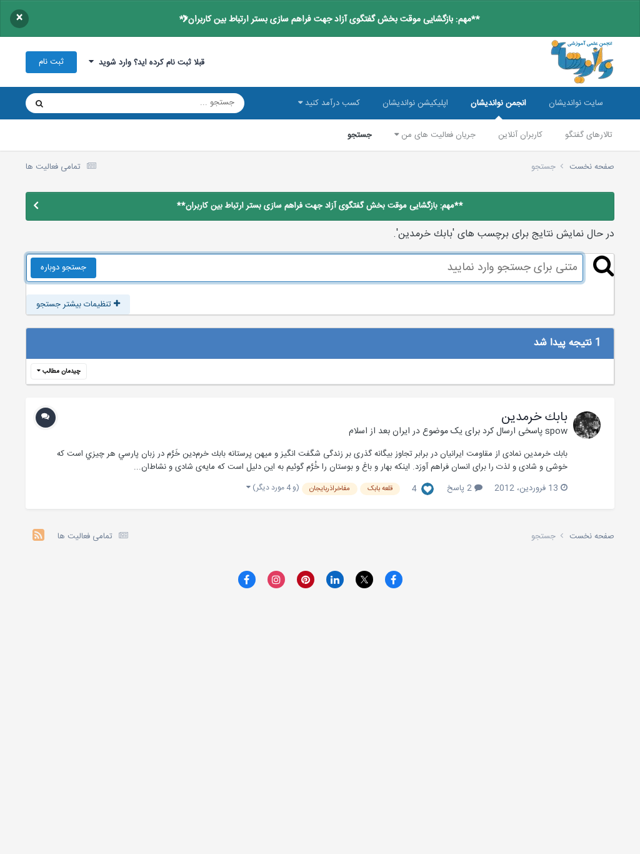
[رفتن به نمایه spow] (587, 425)
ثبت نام (51, 62)
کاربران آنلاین (520, 135)
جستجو (360, 135)
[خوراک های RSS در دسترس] (38, 537)
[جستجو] (39, 103)
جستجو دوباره (63, 267)
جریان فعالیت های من (437, 135)
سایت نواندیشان (576, 103)
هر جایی (83, 103)
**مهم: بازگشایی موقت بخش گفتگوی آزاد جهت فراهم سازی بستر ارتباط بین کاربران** (329, 19)
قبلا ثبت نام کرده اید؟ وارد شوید (149, 62)
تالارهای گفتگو (588, 135)
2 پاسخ (460, 488)
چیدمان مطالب (61, 371)
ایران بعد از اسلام (379, 431)
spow (556, 431)
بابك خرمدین (534, 417)
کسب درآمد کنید (331, 103)
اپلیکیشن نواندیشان (415, 103)
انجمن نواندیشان (498, 103)
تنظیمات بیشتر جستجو (75, 304)
